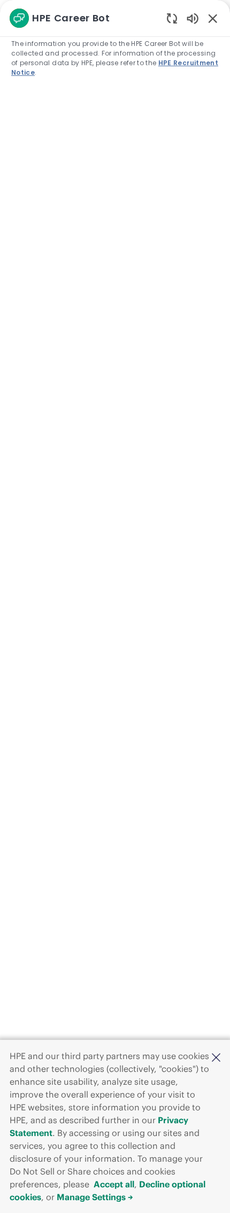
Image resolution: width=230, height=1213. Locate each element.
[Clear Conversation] (172, 18)
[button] (216, 1057)
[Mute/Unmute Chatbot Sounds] (193, 18)
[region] (115, 602)
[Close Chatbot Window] (213, 18)
